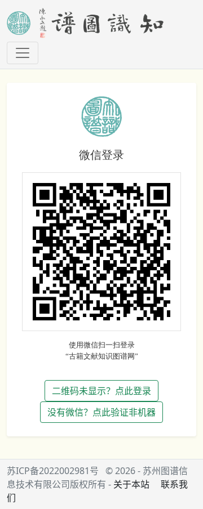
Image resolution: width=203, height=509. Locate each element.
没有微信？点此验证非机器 (101, 412)
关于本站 (131, 484)
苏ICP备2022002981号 (53, 471)
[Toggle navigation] (22, 53)
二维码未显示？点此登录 (101, 391)
